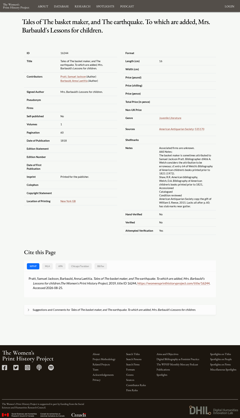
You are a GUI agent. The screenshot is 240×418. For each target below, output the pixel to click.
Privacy (96, 380)
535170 (199, 129)
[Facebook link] (4, 369)
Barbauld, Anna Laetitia (74, 80)
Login (229, 6)
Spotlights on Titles (220, 354)
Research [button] (82, 6)
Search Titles (133, 354)
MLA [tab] (47, 266)
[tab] (80, 266)
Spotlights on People (221, 359)
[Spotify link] (51, 369)
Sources (130, 380)
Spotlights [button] (105, 6)
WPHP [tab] (33, 266)
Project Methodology (104, 359)
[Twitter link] (15, 369)
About (96, 354)
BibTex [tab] (100, 266)
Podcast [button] (127, 6)
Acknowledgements (103, 375)
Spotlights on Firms (220, 364)
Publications (163, 369)
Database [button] (61, 6)
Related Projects (101, 364)
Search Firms (133, 364)
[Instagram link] (27, 369)
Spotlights (162, 375)
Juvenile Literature (170, 118)
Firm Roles (132, 390)
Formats (130, 369)
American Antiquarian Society (176, 129)
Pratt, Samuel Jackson (73, 76)
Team (95, 369)
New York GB (68, 201)
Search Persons (133, 359)
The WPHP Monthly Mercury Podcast (177, 364)
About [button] (43, 6)
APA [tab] (60, 266)
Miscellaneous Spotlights (223, 369)
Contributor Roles (136, 385)
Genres (130, 375)
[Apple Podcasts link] (39, 369)
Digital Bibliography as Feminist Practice (178, 359)
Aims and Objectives (167, 354)
